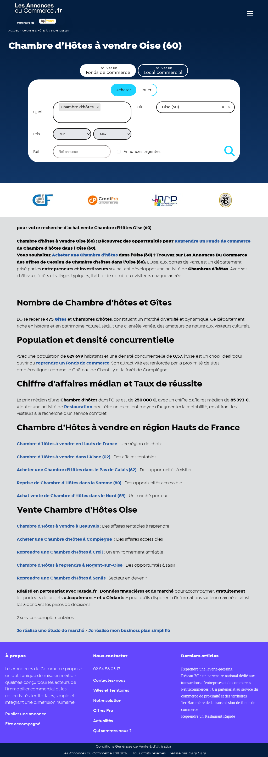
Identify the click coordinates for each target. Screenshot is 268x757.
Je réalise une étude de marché (50, 630)
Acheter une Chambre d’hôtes (85, 255)
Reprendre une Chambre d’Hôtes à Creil (60, 552)
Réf (36, 151)
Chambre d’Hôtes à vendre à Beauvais (58, 526)
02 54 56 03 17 (106, 669)
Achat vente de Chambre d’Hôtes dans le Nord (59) (71, 496)
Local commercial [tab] (163, 70)
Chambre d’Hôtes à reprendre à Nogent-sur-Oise (69, 565)
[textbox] (92, 117)
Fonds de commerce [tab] (108, 70)
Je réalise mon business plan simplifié (129, 630)
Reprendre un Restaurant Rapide (208, 716)
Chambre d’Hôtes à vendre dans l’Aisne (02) (63, 457)
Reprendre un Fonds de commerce (212, 241)
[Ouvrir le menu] (250, 13)
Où (139, 107)
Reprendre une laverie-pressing (206, 669)
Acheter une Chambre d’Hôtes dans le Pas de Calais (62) (77, 470)
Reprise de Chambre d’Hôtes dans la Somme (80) (69, 483)
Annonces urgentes (142, 151)
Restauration (78, 407)
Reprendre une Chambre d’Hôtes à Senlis (61, 578)
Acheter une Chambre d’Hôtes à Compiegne (64, 539)
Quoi (37, 112)
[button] (97, 107)
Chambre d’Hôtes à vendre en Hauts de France (67, 444)
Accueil (13, 31)
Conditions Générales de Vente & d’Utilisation (134, 746)
